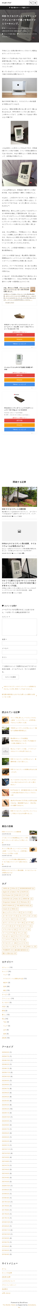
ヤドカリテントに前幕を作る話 (13, 978)
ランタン (21, 946)
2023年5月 (5, 1097)
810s (15, 888)
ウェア (5, 975)
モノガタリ (5, 1002)
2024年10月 (6, 1060)
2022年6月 (5, 1133)
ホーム (4, 1269)
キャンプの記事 (7, 1273)
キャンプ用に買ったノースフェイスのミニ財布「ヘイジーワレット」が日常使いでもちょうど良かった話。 (23, 720)
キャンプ (6, 34)
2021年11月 (6, 1149)
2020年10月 (6, 1186)
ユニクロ (23, 943)
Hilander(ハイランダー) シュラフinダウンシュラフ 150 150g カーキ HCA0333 (18, 409)
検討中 (5, 982)
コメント (6, 617)
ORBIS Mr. (27, 899)
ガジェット (5, 967)
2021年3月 (5, 1181)
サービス (5, 994)
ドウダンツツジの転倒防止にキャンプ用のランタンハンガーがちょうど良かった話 (15, 840)
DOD (18, 895)
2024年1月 (5, 1068)
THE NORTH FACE (24, 905)
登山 (3, 1019)
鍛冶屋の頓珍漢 (21, 950)
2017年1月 (5, 1218)
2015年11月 (6, 1230)
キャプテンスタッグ (28, 916)
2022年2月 (5, 1141)
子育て (4, 1006)
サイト (4, 657)
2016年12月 (6, 1222)
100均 (6, 888)
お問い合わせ (6, 1293)
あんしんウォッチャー (12, 912)
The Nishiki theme (9, 1305)
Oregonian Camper (11, 902)
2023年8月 (5, 1084)
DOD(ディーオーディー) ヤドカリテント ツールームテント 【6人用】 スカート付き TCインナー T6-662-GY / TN (19, 327)
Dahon (15, 892)
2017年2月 (5, 1214)
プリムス (22, 933)
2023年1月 (5, 1113)
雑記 (14, 34)
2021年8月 (5, 1161)
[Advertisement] (19, 457)
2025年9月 (5, 1052)
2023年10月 (6, 1076)
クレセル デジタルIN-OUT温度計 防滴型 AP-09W (18, 368)
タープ (17, 926)
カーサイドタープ (10, 916)
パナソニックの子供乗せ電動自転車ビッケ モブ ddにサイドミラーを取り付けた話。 (15, 862)
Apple (6, 892)
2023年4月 (5, 1101)
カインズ (27, 912)
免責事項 (5, 1289)
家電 (3, 1010)
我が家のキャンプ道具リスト (20, 7)
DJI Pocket (8, 895)
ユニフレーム (8, 946)
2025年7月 (5, 1056)
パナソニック (24, 929)
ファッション (6, 998)
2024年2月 (5, 1064)
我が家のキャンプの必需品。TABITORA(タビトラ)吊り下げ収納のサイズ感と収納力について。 (23, 741)
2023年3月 (5, 1105)
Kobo (17, 899)
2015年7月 (5, 1242)
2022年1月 (5, 1145)
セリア (29, 922)
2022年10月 (6, 1117)
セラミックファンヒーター (27, 34)
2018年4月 (5, 1198)
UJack (6, 909)
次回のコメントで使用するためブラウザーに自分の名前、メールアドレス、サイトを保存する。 (19, 669)
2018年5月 (5, 1194)
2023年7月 (5, 1088)
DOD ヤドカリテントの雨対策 (11, 832)
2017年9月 (5, 1206)
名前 (4, 639)
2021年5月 (5, 1173)
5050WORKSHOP (27, 888)
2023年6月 (5, 1093)
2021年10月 (6, 1153)
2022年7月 (5, 1129)
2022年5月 (5, 1137)
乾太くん (31, 946)
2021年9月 (5, 1157)
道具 (11, 34)
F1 (26, 895)
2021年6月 (5, 1169)
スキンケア (20, 919)
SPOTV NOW (8, 905)
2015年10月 (6, 1234)
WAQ (15, 909)
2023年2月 (5, 1109)
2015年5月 (5, 1250)
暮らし (4, 1015)
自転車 (4, 1038)
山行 (4, 1030)
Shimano (25, 902)
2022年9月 (5, 1121)
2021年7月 (5, 1165)
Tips (4, 1022)
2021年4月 (5, 1177)
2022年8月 (5, 1125)
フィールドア (9, 933)
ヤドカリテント (10, 943)
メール (5, 648)
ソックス (7, 926)
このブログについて (8, 1281)
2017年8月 (5, 1210)
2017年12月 (6, 1202)
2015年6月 (5, 1246)
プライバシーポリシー (9, 1285)
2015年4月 (5, 1254)
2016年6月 (5, 1226)
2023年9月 (5, 1080)
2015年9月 (5, 1238)
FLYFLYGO (7, 899)
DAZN (25, 892)
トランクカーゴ (9, 929)
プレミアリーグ (21, 936)
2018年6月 (5, 1190)
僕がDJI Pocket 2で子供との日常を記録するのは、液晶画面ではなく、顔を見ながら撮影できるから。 (24, 803)
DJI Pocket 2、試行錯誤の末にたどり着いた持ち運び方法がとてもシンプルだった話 (24, 792)
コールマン (8, 919)
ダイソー (27, 926)
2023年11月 (6, 1072)
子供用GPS (8, 950)
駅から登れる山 (9, 953)
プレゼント (8, 936)
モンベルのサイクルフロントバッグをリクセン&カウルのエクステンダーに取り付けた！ (23, 782)
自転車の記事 (6, 1277)
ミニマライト (8, 940)
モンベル (21, 940)
